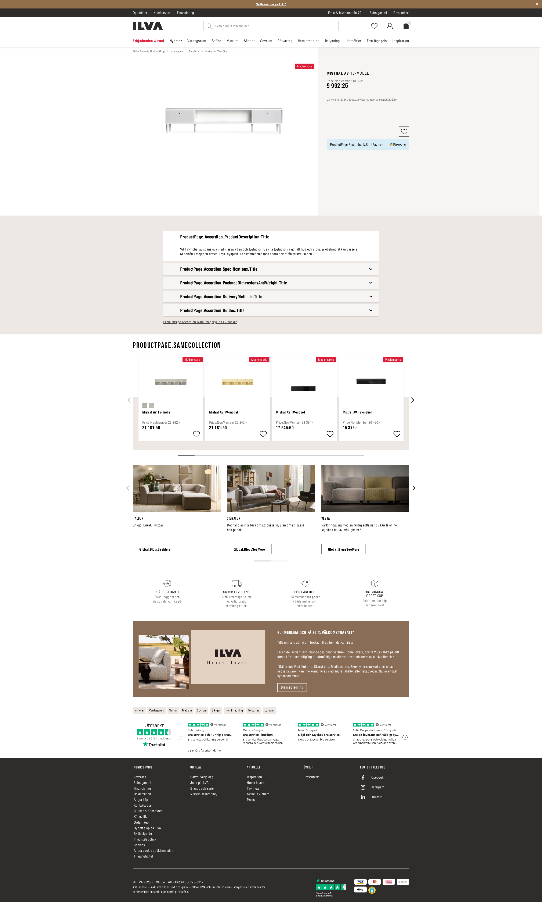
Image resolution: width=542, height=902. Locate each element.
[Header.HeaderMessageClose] (536, 4)
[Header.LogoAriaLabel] (148, 26)
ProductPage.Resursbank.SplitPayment (357, 144)
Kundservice (162, 13)
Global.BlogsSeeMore (154, 549)
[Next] (412, 400)
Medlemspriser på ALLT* (271, 4)
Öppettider (140, 13)
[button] (404, 132)
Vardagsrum (177, 51)
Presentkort (401, 13)
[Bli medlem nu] (202, 659)
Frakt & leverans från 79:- (345, 13)
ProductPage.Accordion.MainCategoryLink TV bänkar (200, 322)
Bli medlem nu (292, 687)
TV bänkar (194, 51)
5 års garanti (378, 13)
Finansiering (185, 13)
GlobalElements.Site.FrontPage (149, 51)
